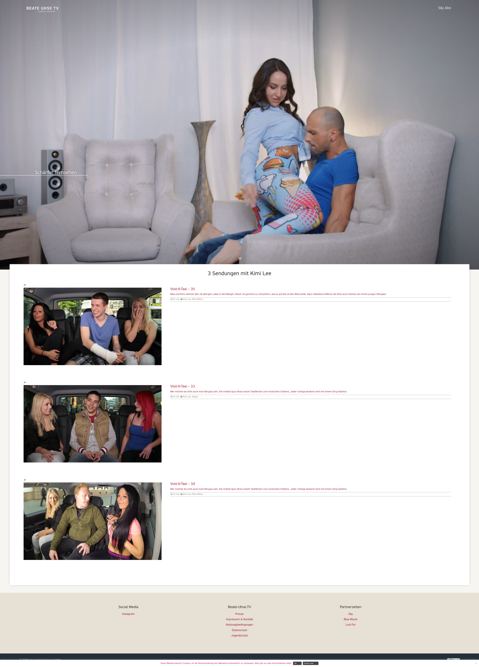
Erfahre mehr (308, 663)
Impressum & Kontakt (239, 619)
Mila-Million (197, 299)
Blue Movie (350, 619)
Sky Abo (444, 8)
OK (295, 663)
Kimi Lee (187, 299)
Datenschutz (239, 630)
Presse (239, 614)
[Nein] (476, 663)
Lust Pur (351, 625)
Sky (350, 614)
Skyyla (195, 397)
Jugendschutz (239, 635)
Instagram (128, 614)
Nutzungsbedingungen (239, 625)
